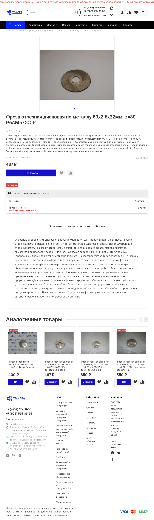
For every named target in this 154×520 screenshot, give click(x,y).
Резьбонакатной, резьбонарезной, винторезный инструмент (64, 430)
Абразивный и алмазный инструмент (63, 465)
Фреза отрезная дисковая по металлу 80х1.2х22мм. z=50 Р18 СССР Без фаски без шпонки (131, 365)
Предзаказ (31, 173)
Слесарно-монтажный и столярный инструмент (62, 415)
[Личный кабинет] (122, 12)
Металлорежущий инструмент (36, 30)
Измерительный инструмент (64, 404)
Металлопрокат (63, 502)
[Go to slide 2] (77, 108)
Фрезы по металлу (69, 30)
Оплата (66, 24)
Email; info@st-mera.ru (90, 441)
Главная (10, 30)
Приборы (60, 457)
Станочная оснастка (61, 442)
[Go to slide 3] (79, 108)
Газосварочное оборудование (63, 475)
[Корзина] (143, 12)
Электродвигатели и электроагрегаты (65, 485)
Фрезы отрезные (94, 30)
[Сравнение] (129, 12)
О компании (35, 24)
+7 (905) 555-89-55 (94, 10)
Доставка (52, 24)
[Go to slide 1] (74, 108)
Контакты (96, 24)
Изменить (45, 193)
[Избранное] (136, 12)
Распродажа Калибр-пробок (63, 450)
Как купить (81, 24)
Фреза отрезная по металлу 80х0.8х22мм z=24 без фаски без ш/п (21, 364)
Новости (127, 24)
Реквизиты (113, 24)
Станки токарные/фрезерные (65, 495)
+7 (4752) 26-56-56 (94, 7)
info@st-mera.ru (18, 424)
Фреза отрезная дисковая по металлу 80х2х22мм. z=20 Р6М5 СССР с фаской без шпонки (59, 365)
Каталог (18, 24)
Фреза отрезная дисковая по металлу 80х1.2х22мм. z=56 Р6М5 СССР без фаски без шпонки (95, 365)
